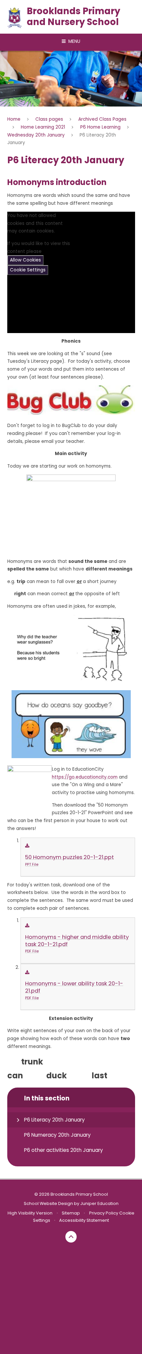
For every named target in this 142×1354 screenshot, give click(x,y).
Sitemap (71, 1213)
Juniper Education (99, 1203)
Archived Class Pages (102, 119)
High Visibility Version (30, 1213)
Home (13, 119)
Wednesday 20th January (36, 135)
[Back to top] (71, 1237)
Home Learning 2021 (43, 127)
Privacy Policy (103, 1213)
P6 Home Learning (100, 127)
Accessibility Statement (84, 1220)
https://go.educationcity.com (85, 777)
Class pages (49, 119)
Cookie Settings (28, 270)
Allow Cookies (25, 260)
